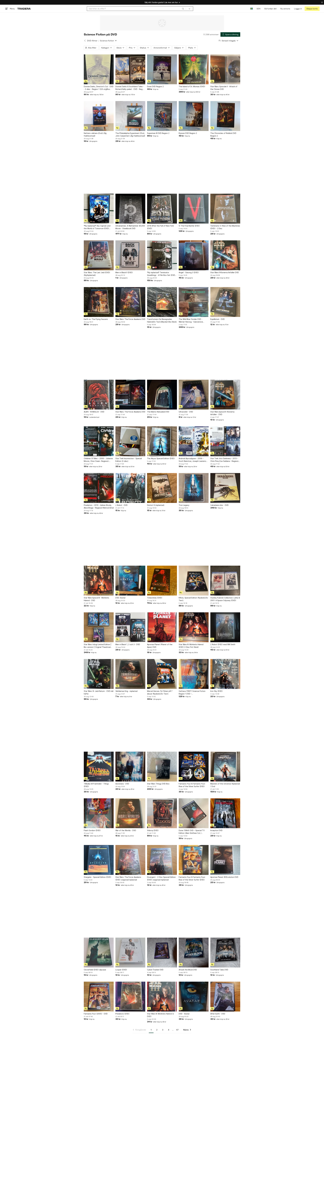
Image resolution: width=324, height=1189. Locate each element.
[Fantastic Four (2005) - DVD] (99, 996)
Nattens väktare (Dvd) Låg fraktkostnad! (95, 134)
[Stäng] (322, 2)
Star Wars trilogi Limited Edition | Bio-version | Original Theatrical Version (97, 645)
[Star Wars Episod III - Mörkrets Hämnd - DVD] (99, 581)
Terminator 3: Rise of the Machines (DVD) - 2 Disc (225, 227)
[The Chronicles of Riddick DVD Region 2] (225, 116)
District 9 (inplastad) (155, 505)
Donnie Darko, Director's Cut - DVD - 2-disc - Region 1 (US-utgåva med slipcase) (98, 87)
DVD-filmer (92, 41)
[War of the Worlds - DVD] (130, 813)
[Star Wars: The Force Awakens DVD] (130, 302)
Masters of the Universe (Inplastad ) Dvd (225, 785)
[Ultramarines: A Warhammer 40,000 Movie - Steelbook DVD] (130, 209)
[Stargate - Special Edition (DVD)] (99, 860)
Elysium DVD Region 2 (188, 133)
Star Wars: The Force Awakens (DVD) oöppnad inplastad (128, 878)
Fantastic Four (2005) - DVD (96, 1014)
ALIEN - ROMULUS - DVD (94, 412)
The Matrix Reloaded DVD (158, 412)
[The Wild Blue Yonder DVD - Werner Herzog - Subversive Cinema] (194, 302)
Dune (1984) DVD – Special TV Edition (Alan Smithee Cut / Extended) (192, 831)
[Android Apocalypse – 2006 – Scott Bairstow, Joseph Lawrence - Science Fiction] (194, 441)
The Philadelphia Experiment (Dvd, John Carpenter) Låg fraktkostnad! (130, 134)
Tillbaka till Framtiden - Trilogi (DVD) (96, 785)
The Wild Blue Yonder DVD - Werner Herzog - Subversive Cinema (191, 320)
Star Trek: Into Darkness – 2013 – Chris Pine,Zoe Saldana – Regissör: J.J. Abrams (225, 459)
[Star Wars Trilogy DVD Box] (162, 766)
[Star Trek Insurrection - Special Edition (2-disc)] (130, 441)
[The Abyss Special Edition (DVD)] (162, 441)
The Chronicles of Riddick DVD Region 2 (223, 134)
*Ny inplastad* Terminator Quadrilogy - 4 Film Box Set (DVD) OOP (161, 273)
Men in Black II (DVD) (124, 272)
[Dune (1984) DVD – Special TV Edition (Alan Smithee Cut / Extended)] (194, 813)
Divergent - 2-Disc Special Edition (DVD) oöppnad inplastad (161, 878)
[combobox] (136, 9)
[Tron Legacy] (194, 488)
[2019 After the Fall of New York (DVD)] (162, 209)
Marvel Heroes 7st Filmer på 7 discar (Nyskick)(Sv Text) (159, 692)
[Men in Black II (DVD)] (130, 255)
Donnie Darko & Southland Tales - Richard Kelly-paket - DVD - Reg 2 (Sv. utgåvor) (129, 87)
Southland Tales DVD (219, 970)
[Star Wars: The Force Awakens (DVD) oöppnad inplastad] (130, 860)
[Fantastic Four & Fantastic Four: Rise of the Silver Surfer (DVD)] (194, 766)
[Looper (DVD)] (130, 952)
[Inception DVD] (225, 813)
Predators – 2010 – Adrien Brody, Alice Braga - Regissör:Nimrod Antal (99, 506)
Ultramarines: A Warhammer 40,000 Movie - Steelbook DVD (130, 227)
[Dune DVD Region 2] (162, 69)
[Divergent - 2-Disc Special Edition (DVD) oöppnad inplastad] (162, 860)
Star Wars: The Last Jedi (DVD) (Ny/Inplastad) (97, 273)
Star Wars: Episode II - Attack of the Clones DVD (223, 87)
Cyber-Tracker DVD (155, 970)
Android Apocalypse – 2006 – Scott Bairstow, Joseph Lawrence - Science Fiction (194, 459)
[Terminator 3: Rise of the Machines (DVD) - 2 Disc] (225, 209)
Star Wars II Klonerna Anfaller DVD (224, 272)
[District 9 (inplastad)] (162, 488)
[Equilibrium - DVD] (225, 302)
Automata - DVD (122, 784)
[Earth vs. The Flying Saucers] (99, 302)
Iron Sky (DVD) (216, 691)
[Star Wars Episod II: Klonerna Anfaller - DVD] (225, 395)
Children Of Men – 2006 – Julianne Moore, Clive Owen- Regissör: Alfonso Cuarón (98, 459)
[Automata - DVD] (130, 766)
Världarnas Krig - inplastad (126, 691)
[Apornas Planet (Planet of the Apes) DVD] (162, 627)
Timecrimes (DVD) (154, 598)
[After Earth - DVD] (225, 996)
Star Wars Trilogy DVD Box (158, 784)
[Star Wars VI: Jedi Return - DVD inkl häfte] (99, 674)
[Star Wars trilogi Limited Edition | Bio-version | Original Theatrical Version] (99, 627)
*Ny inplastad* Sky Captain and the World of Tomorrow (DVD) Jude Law (97, 227)
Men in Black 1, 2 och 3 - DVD (127, 644)
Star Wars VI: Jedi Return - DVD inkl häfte (98, 692)
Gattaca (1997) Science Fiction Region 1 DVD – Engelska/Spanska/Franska (192, 692)
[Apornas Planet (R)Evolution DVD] (225, 860)
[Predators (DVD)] (130, 996)
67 (177, 1030)
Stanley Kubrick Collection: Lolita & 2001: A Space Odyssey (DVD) (225, 599)
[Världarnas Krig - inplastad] (130, 674)
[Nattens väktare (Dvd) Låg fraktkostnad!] (99, 116)
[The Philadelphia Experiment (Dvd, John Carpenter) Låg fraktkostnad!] (130, 116)
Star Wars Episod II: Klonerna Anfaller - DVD (222, 413)
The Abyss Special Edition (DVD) (161, 458)
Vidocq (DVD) (153, 830)
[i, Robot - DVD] (130, 488)
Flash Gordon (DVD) (92, 830)
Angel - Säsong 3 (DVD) (189, 272)
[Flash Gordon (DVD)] (99, 813)
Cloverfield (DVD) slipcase (95, 970)
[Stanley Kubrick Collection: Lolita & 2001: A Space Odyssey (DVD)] (225, 581)
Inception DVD (216, 830)
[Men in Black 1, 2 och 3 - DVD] (130, 627)
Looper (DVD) (121, 970)
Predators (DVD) (122, 1014)
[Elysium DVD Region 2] (194, 116)
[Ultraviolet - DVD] (194, 395)
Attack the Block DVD (188, 970)
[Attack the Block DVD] (194, 952)
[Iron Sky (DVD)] (225, 674)
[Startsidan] (24, 8)
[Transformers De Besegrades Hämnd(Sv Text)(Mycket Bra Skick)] (162, 302)
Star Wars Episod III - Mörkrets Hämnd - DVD (96, 599)
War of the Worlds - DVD (125, 830)
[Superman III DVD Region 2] (162, 116)
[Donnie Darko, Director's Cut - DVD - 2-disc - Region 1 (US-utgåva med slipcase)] (99, 69)
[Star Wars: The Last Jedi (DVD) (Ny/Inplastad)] (99, 255)
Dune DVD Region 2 (155, 86)
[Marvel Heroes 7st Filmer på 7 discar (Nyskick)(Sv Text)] (162, 674)
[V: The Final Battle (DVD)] (194, 209)
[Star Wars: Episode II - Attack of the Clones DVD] (225, 69)
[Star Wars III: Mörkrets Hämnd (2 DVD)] (162, 996)
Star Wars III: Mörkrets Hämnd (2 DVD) (160, 1015)
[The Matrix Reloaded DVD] (162, 395)
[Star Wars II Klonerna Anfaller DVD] (225, 255)
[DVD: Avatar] (130, 581)
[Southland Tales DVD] (225, 952)
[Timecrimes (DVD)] (162, 581)
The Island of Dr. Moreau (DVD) (192, 86)
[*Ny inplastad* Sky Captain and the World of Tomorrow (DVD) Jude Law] (99, 209)
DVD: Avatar (120, 598)
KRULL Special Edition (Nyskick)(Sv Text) (193, 599)
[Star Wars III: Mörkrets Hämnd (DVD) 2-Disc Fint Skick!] (194, 627)
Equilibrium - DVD (217, 319)
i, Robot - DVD (121, 505)
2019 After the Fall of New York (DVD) (160, 227)
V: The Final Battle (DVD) (189, 226)
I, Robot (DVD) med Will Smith (222, 644)
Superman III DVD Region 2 (158, 133)
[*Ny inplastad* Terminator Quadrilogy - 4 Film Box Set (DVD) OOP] (162, 255)
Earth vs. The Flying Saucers (96, 319)
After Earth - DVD (217, 1014)
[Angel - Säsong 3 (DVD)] (194, 255)
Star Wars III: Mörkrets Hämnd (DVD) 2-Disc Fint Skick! (191, 645)
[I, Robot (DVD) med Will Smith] (225, 627)
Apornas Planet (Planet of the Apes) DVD (159, 645)
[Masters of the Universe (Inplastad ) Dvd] (225, 766)
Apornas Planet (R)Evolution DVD (224, 877)
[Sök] (183, 8)
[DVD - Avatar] (194, 996)
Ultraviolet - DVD (186, 412)
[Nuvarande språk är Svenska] (251, 8)
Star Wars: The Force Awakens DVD (130, 319)
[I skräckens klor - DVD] (225, 488)
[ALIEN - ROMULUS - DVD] (99, 395)
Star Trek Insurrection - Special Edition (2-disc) (128, 459)
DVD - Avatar (184, 1014)
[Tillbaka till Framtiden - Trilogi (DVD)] (99, 766)
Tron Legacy (184, 505)
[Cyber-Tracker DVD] (162, 952)
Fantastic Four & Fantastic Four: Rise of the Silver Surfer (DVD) (192, 785)
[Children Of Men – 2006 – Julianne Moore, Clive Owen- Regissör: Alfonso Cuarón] (99, 441)
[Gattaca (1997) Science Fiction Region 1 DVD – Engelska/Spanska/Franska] (194, 674)
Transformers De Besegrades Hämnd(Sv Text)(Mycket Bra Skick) (162, 320)
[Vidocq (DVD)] (162, 813)
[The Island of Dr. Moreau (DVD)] (194, 69)
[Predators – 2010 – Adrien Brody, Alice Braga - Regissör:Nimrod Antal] (99, 488)
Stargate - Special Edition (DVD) (97, 877)
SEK (258, 9)
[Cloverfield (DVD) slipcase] (99, 952)
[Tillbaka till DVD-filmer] (85, 41)
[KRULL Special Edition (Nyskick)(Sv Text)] (194, 581)
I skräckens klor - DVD (219, 505)
